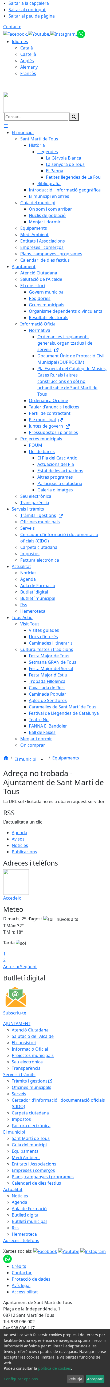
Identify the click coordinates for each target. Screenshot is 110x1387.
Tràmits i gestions (30, 1081)
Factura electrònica (31, 1126)
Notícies (20, 845)
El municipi (25, 759)
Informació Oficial (30, 1049)
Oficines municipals (31, 1087)
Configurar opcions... (22, 1378)
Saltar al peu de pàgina (32, 16)
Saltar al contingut (27, 9)
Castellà (28, 54)
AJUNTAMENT (16, 1023)
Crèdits (19, 1266)
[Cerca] (74, 117)
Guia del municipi (29, 1145)
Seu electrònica (27, 1062)
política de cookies (54, 1368)
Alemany (29, 67)
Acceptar (95, 1378)
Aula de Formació (29, 1208)
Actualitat (12, 1189)
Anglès (27, 61)
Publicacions (24, 852)
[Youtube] (39, 33)
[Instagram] (63, 33)
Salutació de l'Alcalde (33, 1036)
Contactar (22, 1273)
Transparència (26, 1068)
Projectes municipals (33, 1055)
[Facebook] (15, 33)
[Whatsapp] (81, 33)
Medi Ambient (26, 1157)
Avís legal (21, 1285)
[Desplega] (41, 760)
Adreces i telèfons (21, 1240)
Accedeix (12, 898)
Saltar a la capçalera (29, 3)
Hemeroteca (24, 1234)
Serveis (19, 1094)
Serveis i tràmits (19, 1074)
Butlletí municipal (29, 1221)
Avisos (18, 839)
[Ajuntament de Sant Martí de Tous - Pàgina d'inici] (36, 102)
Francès (28, 73)
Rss (15, 1228)
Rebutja (75, 1378)
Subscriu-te (14, 1013)
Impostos (21, 1119)
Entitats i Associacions (34, 1164)
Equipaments (65, 758)
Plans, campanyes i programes (43, 1177)
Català (26, 48)
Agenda (19, 832)
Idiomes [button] (20, 41)
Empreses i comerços (33, 1170)
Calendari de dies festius (36, 1183)
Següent (28, 967)
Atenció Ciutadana (30, 1030)
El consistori (24, 1043)
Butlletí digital (26, 1215)
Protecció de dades (31, 1279)
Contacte (12, 27)
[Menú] (6, 126)
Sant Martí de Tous (31, 1138)
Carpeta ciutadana (30, 1113)
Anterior (11, 967)
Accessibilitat (25, 1292)
